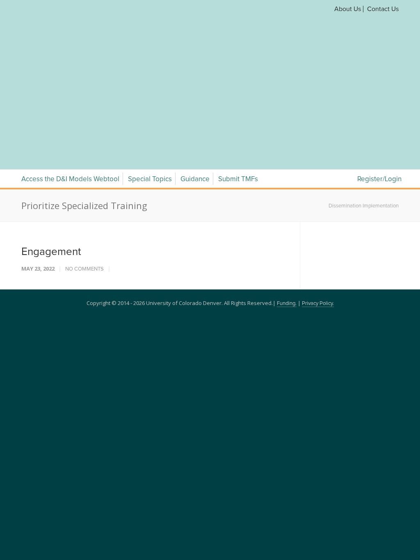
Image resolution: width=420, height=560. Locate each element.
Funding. (287, 207)
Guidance (195, 83)
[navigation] (210, 56)
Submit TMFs (238, 83)
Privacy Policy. (318, 207)
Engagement (51, 155)
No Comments (84, 172)
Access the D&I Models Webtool (70, 83)
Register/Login (379, 83)
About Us (347, 9)
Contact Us (383, 9)
